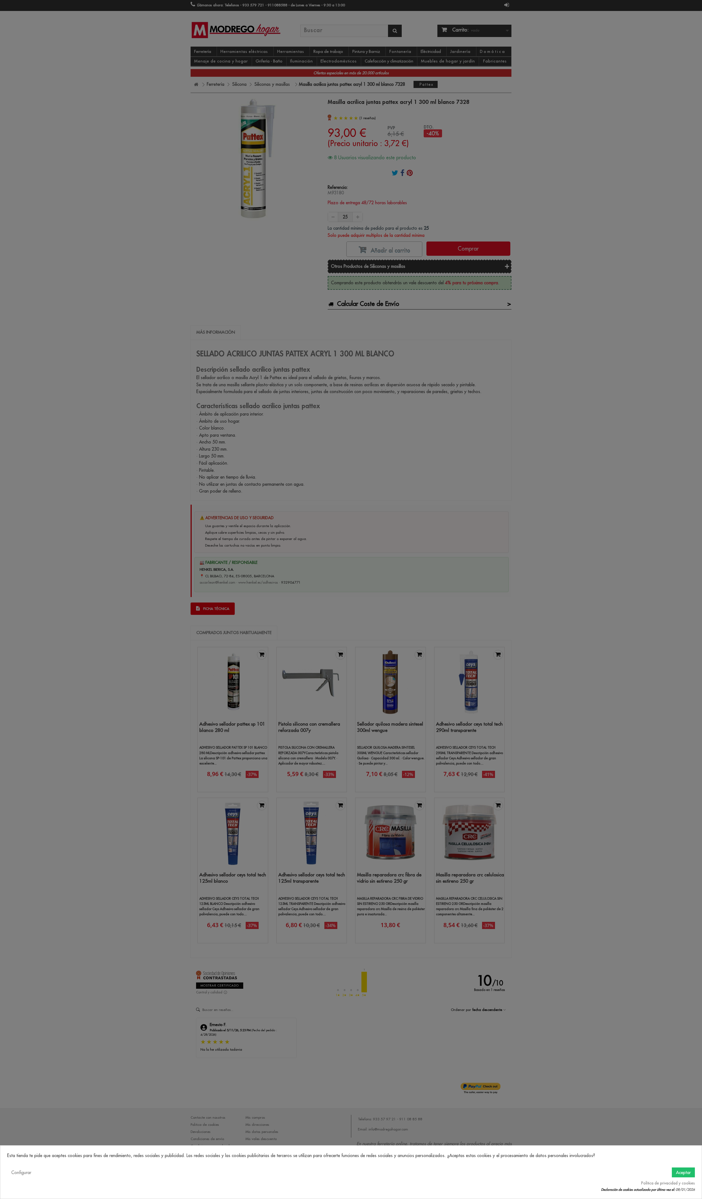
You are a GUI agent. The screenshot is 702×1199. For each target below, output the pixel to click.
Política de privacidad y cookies (668, 1183)
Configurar (21, 1172)
